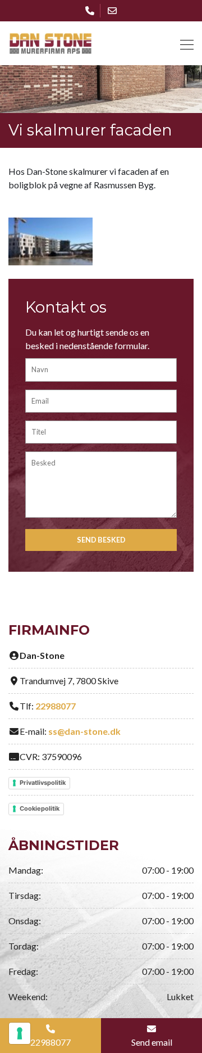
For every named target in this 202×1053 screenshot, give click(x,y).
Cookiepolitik (39, 808)
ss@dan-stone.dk (84, 731)
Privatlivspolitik (43, 783)
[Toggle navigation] (183, 43)
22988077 (55, 706)
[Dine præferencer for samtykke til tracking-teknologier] (19, 1033)
